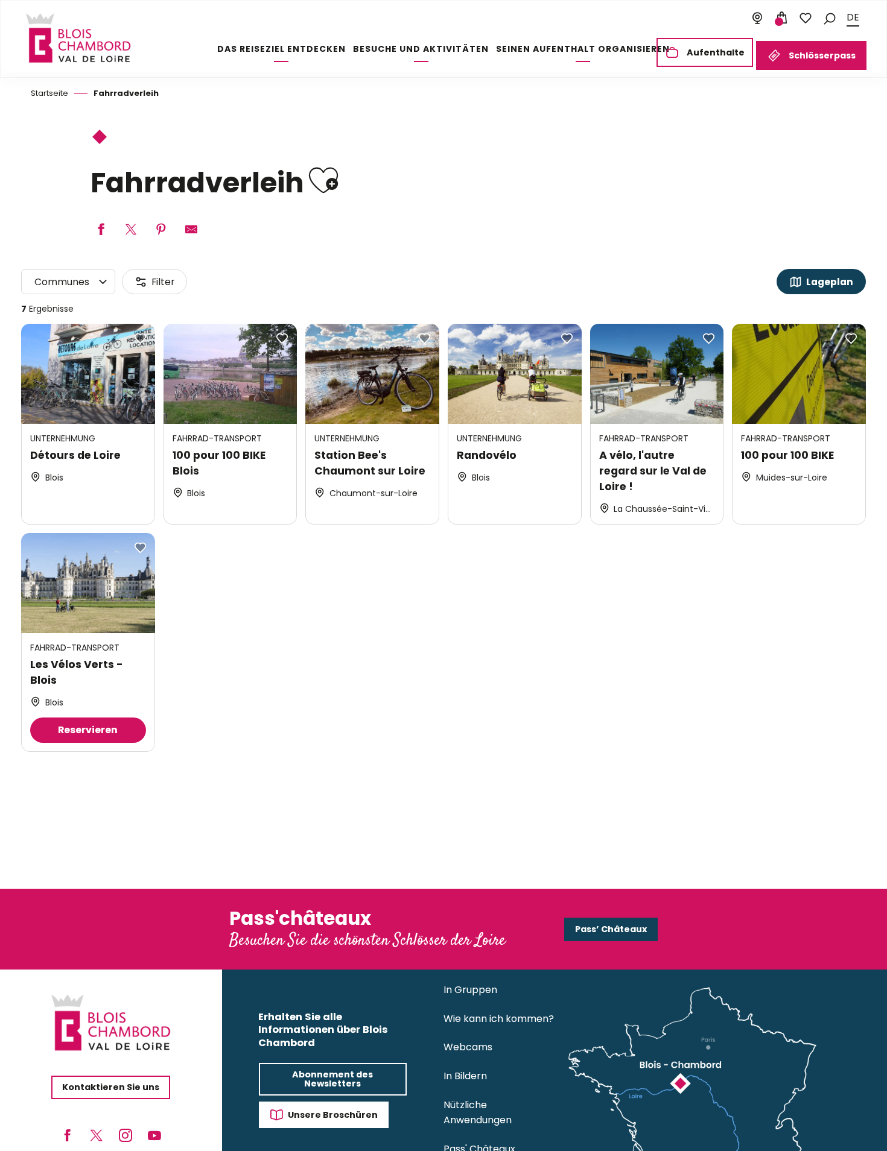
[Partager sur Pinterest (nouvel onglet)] (161, 230)
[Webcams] (757, 18)
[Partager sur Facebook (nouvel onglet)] (101, 230)
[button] (829, 18)
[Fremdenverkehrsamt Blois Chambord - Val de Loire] (78, 38)
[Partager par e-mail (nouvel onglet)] (191, 230)
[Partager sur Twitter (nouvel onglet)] (131, 230)
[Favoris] (805, 18)
